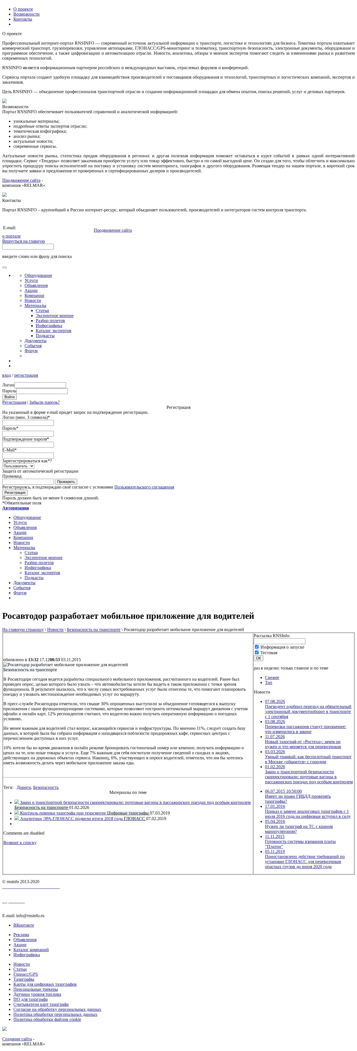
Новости (55, 629)
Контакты (22, 19)
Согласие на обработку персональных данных (57, 1009)
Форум (31, 350)
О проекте (23, 9)
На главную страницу (23, 629)
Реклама (21, 934)
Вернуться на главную (23, 241)
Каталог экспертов (53, 330)
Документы (36, 340)
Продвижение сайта (21, 180)
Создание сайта (17, 1038)
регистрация (26, 375)
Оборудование (38, 275)
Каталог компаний (31, 949)
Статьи (42, 310)
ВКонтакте (23, 925)
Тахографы (23, 979)
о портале (11, 236)
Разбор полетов (50, 320)
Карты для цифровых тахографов (45, 984)
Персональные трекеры (35, 989)
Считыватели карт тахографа (41, 1004)
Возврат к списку (20, 842)
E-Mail (9, 450)
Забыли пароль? (44, 402)
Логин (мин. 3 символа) (26, 417)
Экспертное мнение (55, 315)
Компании (34, 295)
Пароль (10, 428)
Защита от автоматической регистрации (40, 471)
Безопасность (46, 787)
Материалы (35, 305)
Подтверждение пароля (25, 439)
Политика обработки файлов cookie (47, 1019)
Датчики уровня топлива (37, 994)
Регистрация (14, 402)
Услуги (31, 280)
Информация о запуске (282, 647)
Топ (268, 682)
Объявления (36, 285)
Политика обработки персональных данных (55, 1014)
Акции (31, 290)
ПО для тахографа (30, 999)
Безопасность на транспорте (93, 629)
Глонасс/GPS (25, 974)
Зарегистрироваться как (27, 460)
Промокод (11, 476)
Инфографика (49, 325)
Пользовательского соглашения (144, 487)
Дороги (24, 787)
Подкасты (45, 335)
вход (6, 375)
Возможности (26, 14)
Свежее (272, 677)
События (33, 345)
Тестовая (268, 652)
